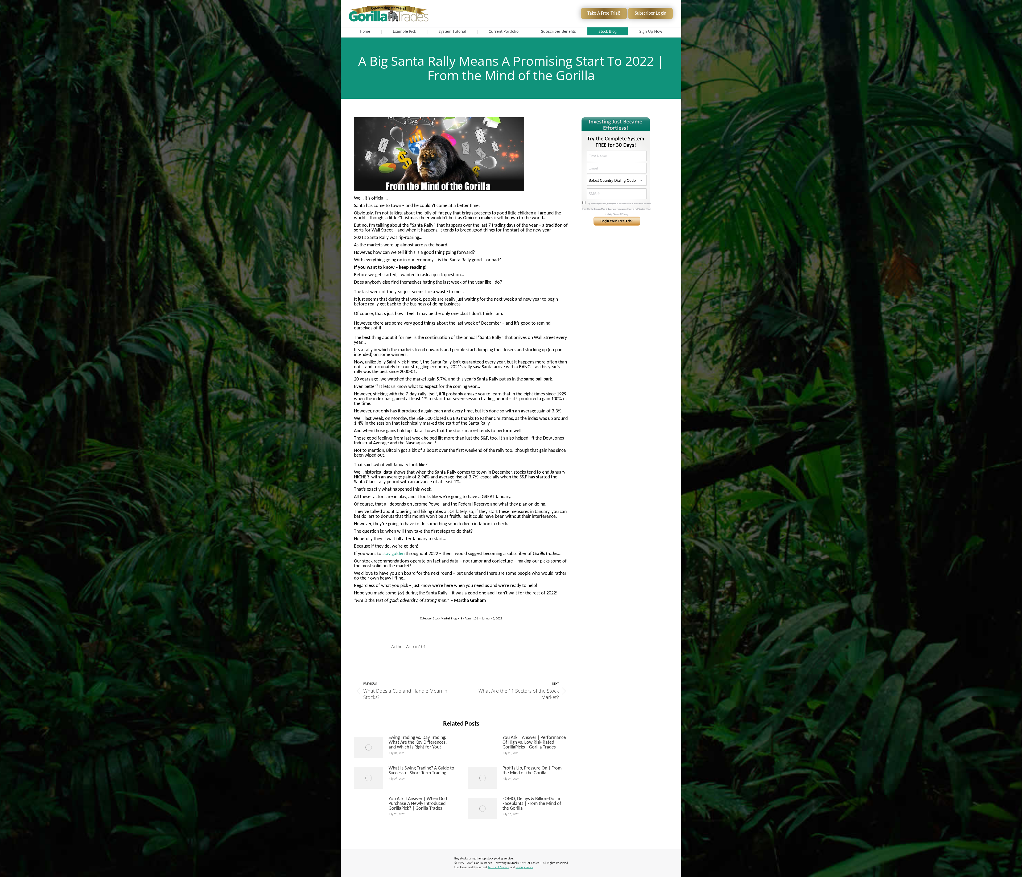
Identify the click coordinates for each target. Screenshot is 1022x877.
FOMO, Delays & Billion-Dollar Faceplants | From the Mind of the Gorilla (531, 804)
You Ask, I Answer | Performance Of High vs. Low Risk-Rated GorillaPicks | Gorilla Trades (534, 742)
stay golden (393, 553)
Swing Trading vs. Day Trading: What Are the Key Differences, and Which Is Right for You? (418, 742)
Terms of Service (498, 867)
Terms (616, 214)
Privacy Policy (524, 867)
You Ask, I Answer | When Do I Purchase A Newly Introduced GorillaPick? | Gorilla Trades (418, 804)
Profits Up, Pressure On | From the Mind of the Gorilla (532, 771)
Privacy (624, 214)
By (469, 618)
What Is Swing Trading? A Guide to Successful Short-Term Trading (421, 771)
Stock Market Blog (445, 618)
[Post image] (368, 747)
